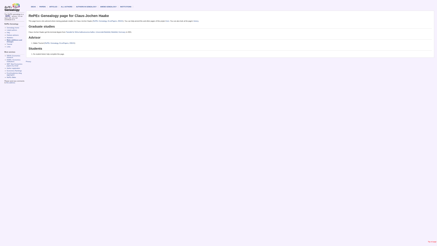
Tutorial (9, 44)
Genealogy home (13, 28)
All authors (66, 7)
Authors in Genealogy (86, 7)
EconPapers (112, 21)
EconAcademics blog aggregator (14, 74)
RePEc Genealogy (100, 21)
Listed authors (12, 30)
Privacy (28, 61)
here (167, 21)
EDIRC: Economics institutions (13, 60)
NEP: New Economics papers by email (14, 65)
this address (10, 83)
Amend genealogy (108, 7)
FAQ (8, 32)
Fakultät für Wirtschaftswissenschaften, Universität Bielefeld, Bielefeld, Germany (96, 32)
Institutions (125, 7)
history (196, 21)
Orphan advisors (13, 35)
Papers (42, 7)
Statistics (10, 37)
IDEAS (33, 7)
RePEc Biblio (11, 77)
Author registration (13, 68)
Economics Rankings (14, 71)
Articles (53, 7)
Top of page (432, 242)
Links (8, 47)
